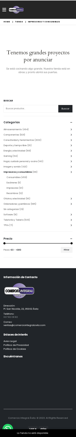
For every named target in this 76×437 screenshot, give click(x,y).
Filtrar (66, 249)
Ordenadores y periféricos (17, 203)
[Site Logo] (16, 9)
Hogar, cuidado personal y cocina (20, 161)
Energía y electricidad (14, 150)
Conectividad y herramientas (19, 140)
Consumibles (14, 177)
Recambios (12, 193)
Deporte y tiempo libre (15, 145)
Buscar (8, 100)
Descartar (54, 433)
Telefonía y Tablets (14, 219)
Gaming (8, 155)
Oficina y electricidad (14, 198)
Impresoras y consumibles (18, 171)
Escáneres (12, 182)
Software (8, 214)
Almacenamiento (13, 129)
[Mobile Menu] (4, 9)
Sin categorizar (11, 209)
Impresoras (12, 187)
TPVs (6, 225)
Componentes (11, 134)
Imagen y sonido (12, 166)
